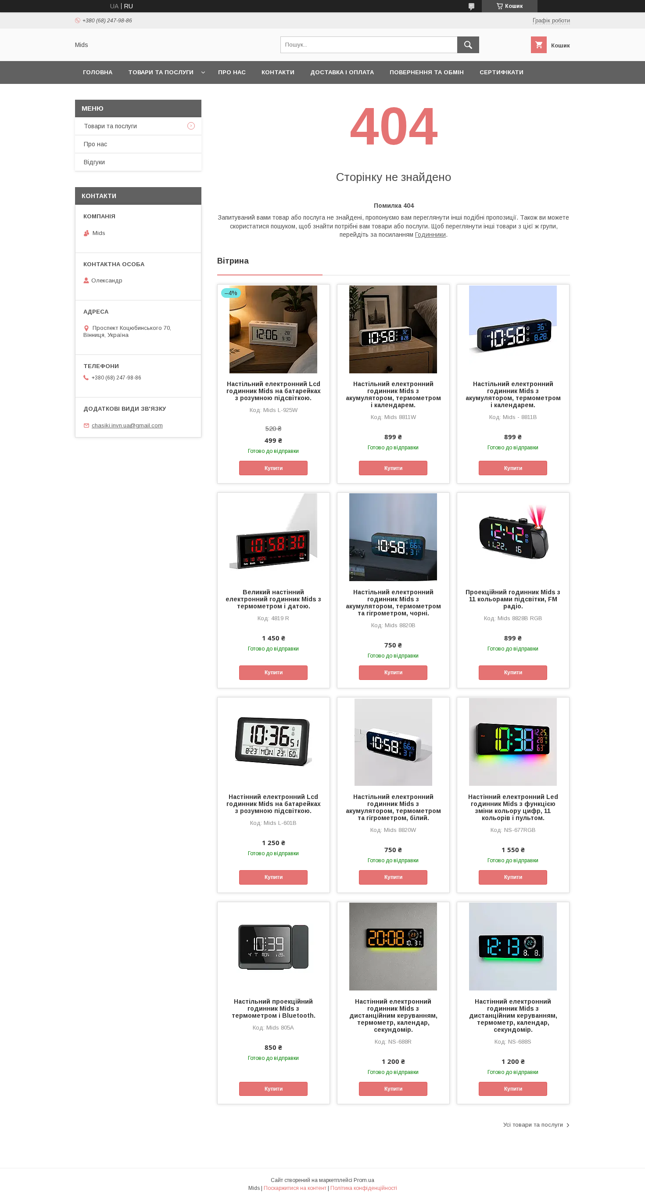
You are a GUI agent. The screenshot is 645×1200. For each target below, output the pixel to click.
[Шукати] (468, 44)
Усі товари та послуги (533, 1124)
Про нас (232, 72)
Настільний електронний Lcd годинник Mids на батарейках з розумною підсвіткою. (273, 390)
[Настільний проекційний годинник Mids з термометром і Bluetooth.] (274, 946)
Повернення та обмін (427, 72)
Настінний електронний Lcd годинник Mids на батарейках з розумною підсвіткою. (273, 803)
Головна (97, 72)
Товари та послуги (161, 72)
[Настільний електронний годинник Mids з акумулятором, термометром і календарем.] (393, 328)
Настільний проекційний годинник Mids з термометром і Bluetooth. (273, 1008)
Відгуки (94, 162)
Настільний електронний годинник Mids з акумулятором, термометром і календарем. (393, 394)
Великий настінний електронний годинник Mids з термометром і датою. (273, 599)
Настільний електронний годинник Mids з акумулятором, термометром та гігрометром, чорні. (393, 603)
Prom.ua (364, 1180)
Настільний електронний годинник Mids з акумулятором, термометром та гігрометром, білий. (393, 807)
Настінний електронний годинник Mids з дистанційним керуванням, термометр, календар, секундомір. (393, 1015)
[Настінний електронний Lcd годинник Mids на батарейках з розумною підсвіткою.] (274, 741)
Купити (274, 468)
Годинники (430, 234)
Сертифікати (501, 72)
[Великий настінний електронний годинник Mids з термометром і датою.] (274, 537)
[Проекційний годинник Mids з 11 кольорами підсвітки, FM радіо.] (513, 537)
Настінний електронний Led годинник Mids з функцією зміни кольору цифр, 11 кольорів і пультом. (513, 807)
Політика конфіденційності (363, 1188)
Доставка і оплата (342, 72)
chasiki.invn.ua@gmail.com (127, 425)
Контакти (278, 72)
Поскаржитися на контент (295, 1188)
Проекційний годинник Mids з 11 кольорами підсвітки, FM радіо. (513, 599)
